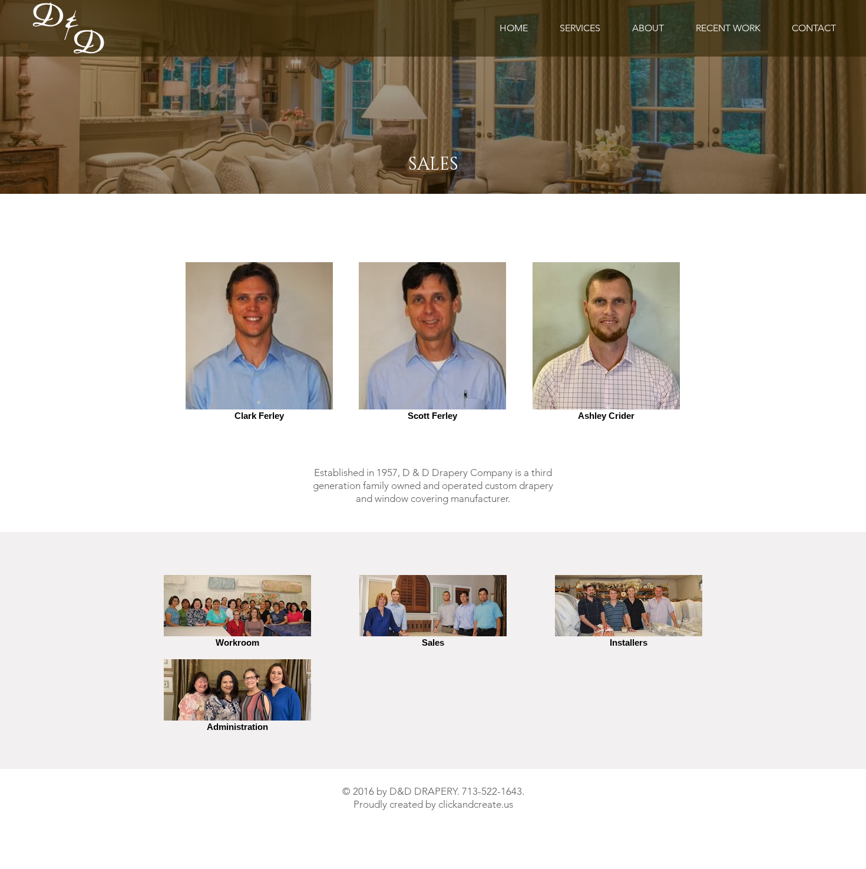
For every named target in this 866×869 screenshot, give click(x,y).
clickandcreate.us (475, 804)
